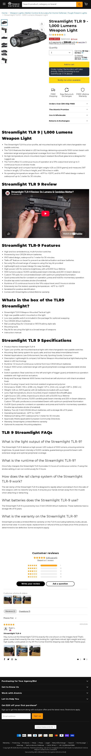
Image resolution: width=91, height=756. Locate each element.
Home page (81, 743)
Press (41, 743)
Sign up (37, 716)
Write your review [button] (30, 584)
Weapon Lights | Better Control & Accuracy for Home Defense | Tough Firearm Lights (48, 13)
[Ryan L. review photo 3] (35, 650)
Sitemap (20, 745)
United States (44, 727)
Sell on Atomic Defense (35, 745)
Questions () (24, 611)
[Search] (79, 4)
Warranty (6, 743)
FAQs (34, 743)
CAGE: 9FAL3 (51, 745)
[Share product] (41, 24)
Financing (16, 743)
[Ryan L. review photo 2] (22, 650)
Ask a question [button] (60, 584)
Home (4, 13)
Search (71, 743)
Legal (47, 743)
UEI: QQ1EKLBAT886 (67, 745)
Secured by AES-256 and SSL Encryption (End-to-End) (45, 752)
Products (25, 743)
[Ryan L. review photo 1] (9, 650)
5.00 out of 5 (51, 558)
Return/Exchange (59, 743)
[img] (9, 624)
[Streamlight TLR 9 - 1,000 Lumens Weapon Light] (4, 22)
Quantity (53, 48)
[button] (57, 35)
